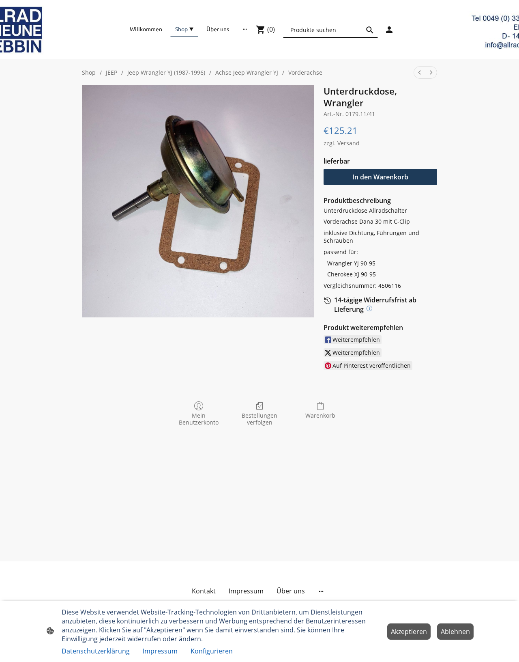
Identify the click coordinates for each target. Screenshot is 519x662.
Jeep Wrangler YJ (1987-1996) (166, 72)
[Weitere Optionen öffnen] (245, 29)
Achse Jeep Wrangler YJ (246, 72)
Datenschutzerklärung (96, 651)
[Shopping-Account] (389, 30)
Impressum (160, 651)
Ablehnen (455, 631)
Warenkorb (320, 415)
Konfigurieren (212, 651)
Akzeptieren (409, 631)
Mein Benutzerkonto (199, 419)
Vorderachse (305, 72)
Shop (89, 72)
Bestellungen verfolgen (259, 419)
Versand (348, 143)
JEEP (111, 72)
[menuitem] (419, 72)
